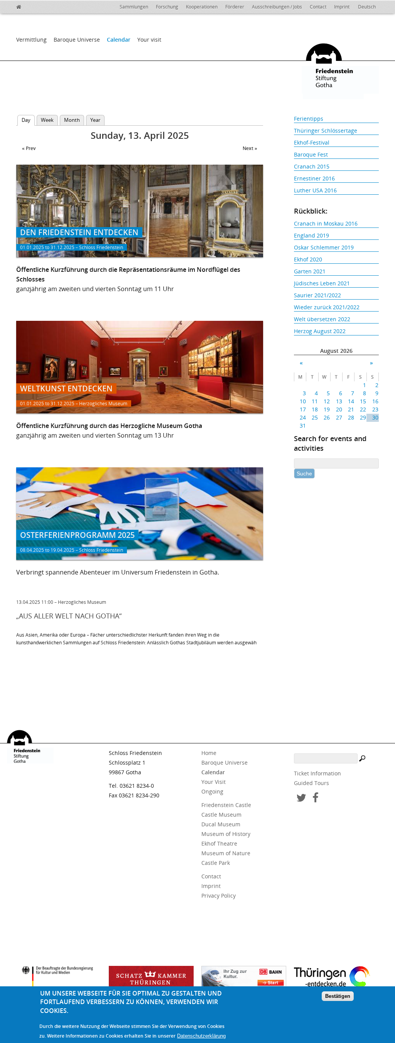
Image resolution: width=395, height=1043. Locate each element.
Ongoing (212, 791)
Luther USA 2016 (315, 190)
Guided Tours (311, 783)
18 (315, 409)
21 (351, 409)
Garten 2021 (310, 271)
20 (339, 409)
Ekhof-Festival (311, 142)
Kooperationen (202, 6)
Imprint (341, 6)
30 (375, 417)
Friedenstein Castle (226, 805)
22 (363, 409)
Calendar (118, 39)
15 (363, 401)
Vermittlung (31, 39)
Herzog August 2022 (320, 331)
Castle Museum (221, 814)
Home (208, 753)
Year (95, 119)
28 (351, 417)
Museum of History (225, 833)
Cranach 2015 (311, 166)
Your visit (149, 39)
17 (303, 409)
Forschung (167, 6)
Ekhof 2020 (308, 259)
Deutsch (367, 6)
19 (327, 409)
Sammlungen (134, 6)
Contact (318, 6)
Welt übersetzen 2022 (322, 319)
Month (72, 119)
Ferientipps (308, 118)
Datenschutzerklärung (201, 1036)
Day (28, 119)
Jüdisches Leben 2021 (322, 283)
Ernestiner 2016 (314, 178)
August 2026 (336, 350)
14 (351, 401)
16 (375, 401)
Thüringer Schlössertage (325, 130)
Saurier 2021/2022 (317, 295)
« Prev (28, 148)
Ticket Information (317, 773)
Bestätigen (337, 996)
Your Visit (213, 781)
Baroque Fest (311, 154)
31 (303, 425)
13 (339, 401)
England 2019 (311, 235)
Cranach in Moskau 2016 (326, 223)
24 (303, 417)
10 (303, 401)
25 (315, 417)
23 (375, 409)
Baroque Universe (77, 39)
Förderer (234, 6)
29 (363, 417)
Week (47, 119)
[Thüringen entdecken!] (336, 978)
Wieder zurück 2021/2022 (327, 307)
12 (327, 401)
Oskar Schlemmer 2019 (324, 247)
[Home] (35, 6)
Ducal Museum (220, 824)
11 (315, 401)
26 (327, 417)
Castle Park (215, 862)
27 (339, 417)
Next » (250, 148)
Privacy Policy (218, 895)
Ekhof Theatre (219, 843)
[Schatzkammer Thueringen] (151, 979)
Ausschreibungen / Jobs (277, 6)
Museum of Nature (225, 853)
